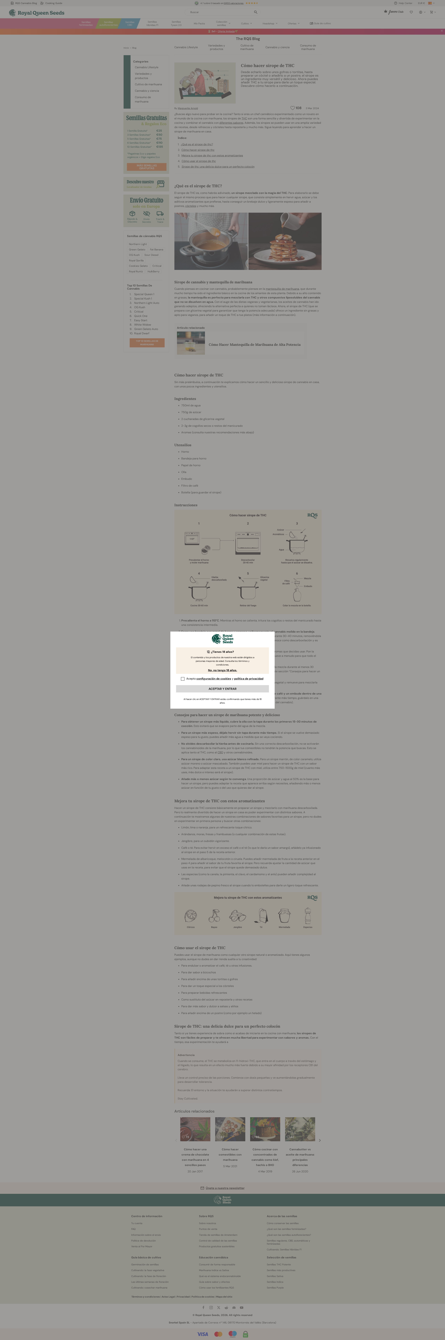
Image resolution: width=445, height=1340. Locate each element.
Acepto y (224, 678)
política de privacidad (248, 678)
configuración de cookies (213, 678)
